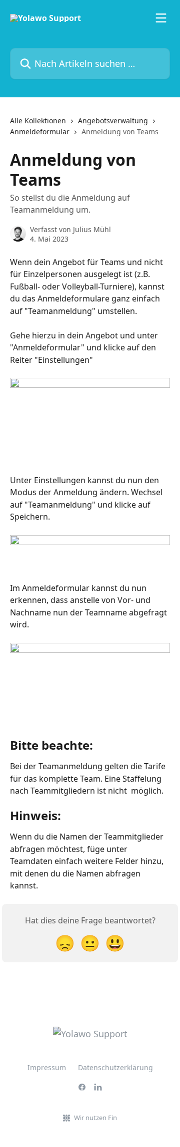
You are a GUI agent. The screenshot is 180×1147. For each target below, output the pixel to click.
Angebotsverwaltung (113, 120)
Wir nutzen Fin (95, 1117)
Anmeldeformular (40, 131)
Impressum (47, 1067)
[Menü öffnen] (161, 18)
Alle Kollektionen (38, 120)
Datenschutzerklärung (115, 1067)
